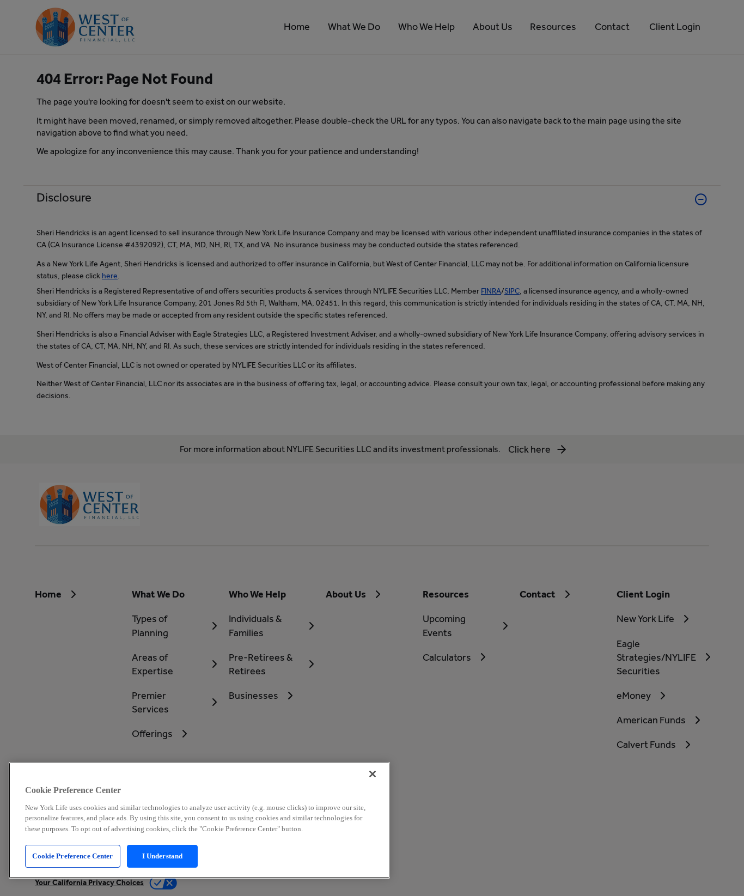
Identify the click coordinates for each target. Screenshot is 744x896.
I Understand (162, 856)
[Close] (373, 774)
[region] (199, 820)
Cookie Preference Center (72, 856)
